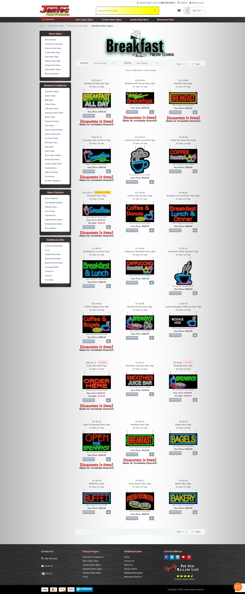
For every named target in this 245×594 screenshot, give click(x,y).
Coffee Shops (50, 104)
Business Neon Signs (53, 48)
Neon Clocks (50, 211)
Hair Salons (49, 126)
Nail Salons (49, 147)
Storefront (49, 19)
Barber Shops (50, 96)
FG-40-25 (96, 421)
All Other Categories (53, 181)
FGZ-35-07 (97, 80)
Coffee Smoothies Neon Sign (183, 140)
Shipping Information (53, 254)
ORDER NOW (89, 115)
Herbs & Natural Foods (54, 130)
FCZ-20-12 (140, 137)
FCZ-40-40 (140, 193)
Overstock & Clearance (54, 44)
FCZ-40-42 (97, 304)
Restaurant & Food (52, 160)
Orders (183, 3)
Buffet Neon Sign (96, 483)
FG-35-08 (140, 304)
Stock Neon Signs (56, 26)
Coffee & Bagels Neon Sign (97, 306)
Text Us (48, 573)
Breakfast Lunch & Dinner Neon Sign (183, 196)
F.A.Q (85, 577)
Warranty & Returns (133, 577)
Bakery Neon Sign (183, 483)
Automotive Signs (51, 92)
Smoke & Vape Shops (53, 164)
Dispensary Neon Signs (54, 113)
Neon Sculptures (51, 198)
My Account (198, 3)
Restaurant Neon (165, 19)
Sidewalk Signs (51, 207)
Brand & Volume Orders (54, 263)
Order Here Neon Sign (97, 366)
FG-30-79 (183, 480)
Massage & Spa (51, 143)
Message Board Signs (53, 224)
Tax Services (50, 177)
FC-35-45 (183, 137)
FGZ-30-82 (183, 80)
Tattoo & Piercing (51, 172)
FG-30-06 (96, 480)
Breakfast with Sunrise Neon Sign (140, 83)
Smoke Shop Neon (139, 19)
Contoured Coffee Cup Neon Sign (140, 140)
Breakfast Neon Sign (183, 83)
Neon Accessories (52, 74)
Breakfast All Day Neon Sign (96, 83)
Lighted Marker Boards (54, 220)
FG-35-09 (177, 363)
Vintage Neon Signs (52, 65)
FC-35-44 (140, 248)
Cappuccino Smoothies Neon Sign (140, 251)
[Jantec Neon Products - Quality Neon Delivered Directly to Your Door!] (66, 10)
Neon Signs (55, 34)
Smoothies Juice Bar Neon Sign (140, 366)
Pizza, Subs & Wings (53, 155)
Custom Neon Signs (112, 19)
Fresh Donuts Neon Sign (140, 483)
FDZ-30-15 (87, 193)
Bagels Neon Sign (183, 424)
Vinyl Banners (50, 215)
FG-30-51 (183, 421)
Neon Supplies (50, 228)
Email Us (49, 566)
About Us (48, 276)
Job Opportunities (52, 267)
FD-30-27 (140, 363)
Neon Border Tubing (53, 69)
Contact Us (49, 271)
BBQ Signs (49, 100)
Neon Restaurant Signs (78, 26)
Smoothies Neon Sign (96, 196)
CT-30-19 (183, 304)
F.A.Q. (47, 250)
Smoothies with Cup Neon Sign (97, 140)
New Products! (50, 40)
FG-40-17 (140, 480)
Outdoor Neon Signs (53, 61)
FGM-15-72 (91, 363)
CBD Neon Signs (51, 109)
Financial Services (52, 121)
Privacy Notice (130, 569)
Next (198, 64)
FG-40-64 (183, 193)
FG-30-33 (140, 421)
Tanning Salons (51, 168)
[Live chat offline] (238, 587)
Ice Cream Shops (51, 138)
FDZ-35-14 (97, 137)
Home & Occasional (52, 134)
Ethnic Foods (50, 117)
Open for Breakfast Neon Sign (96, 424)
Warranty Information (53, 259)
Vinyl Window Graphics (54, 203)
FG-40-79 (96, 248)
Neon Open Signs (84, 19)
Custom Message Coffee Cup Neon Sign (183, 306)
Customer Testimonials (54, 246)
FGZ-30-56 (140, 80)
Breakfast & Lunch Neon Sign (97, 251)
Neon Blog (49, 280)
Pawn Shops (50, 151)
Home (42, 26)
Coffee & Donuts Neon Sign (140, 196)
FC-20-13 (183, 248)
